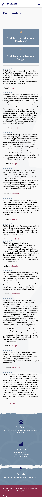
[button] (39, 4)
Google (11, 88)
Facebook (14, 128)
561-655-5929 (23, 457)
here (24, 432)
